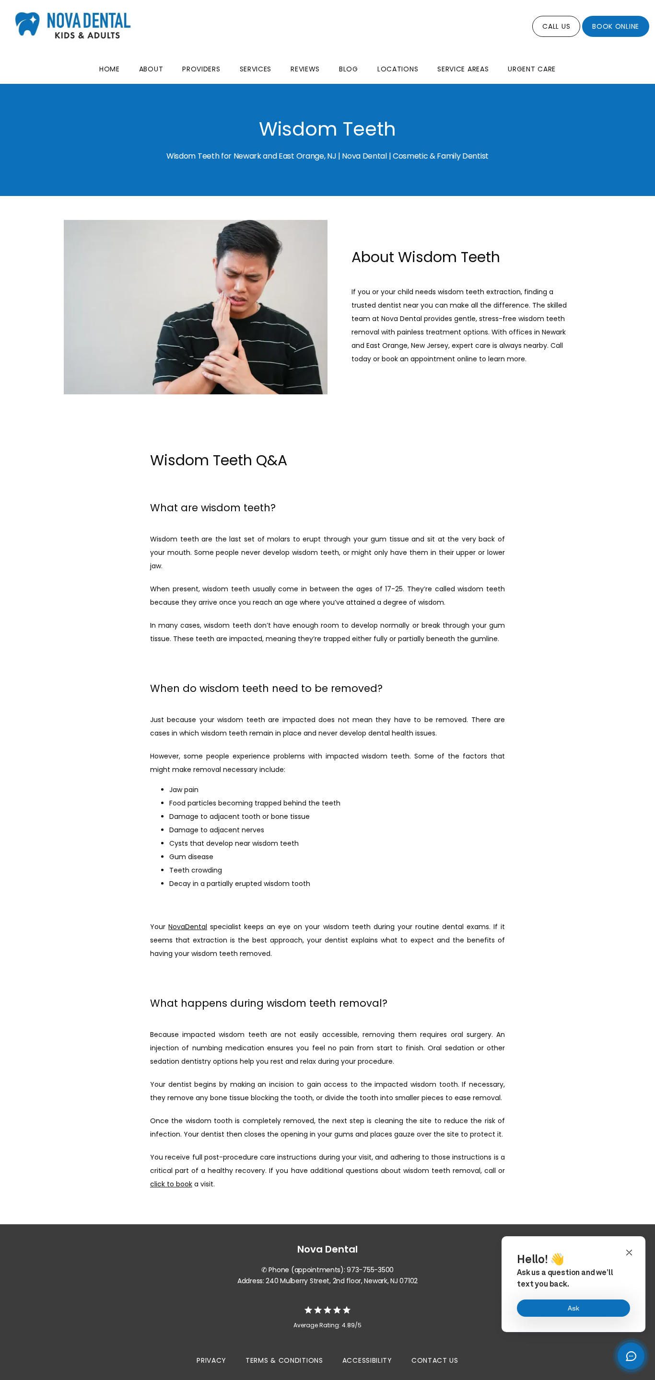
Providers (201, 69)
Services (256, 69)
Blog (348, 69)
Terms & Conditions (284, 1360)
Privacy (211, 1360)
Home (109, 69)
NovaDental (187, 927)
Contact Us (434, 1360)
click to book (171, 1184)
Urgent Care (532, 69)
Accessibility (367, 1360)
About (151, 69)
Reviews (305, 69)
